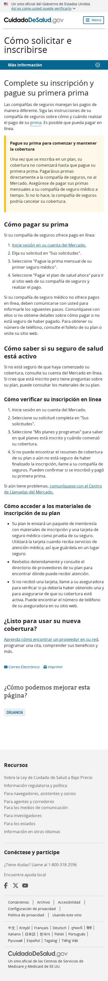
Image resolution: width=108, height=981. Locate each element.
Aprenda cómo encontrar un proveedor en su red (51, 639)
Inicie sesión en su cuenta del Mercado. (49, 245)
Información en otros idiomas (32, 831)
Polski (59, 934)
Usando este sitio (66, 915)
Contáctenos (18, 902)
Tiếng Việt (70, 940)
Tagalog (50, 940)
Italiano (14, 934)
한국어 (45, 934)
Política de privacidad (26, 915)
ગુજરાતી (76, 927)
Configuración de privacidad (32, 909)
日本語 (30, 934)
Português (76, 934)
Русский (15, 940)
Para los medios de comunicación (36, 807)
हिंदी (89, 927)
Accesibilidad (69, 902)
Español (33, 940)
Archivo (43, 902)
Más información (25, 65)
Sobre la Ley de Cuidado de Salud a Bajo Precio (48, 777)
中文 (11, 927)
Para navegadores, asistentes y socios (40, 793)
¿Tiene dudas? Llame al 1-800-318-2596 (40, 864)
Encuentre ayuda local (25, 874)
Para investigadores (23, 815)
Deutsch (60, 927)
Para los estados (19, 823)
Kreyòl (24, 927)
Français (41, 927)
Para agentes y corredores (29, 801)
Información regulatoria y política (35, 785)
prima (35, 122)
